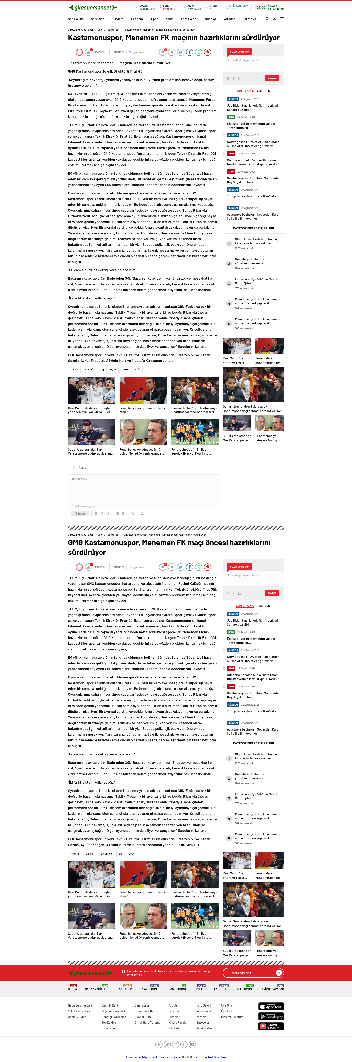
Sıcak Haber (204, 1028)
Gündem (117, 19)
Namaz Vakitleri (96, 987)
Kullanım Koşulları (201, 1057)
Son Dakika (76, 19)
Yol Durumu (245, 987)
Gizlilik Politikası (161, 1057)
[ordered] (117, 513)
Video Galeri (204, 1011)
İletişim (146, 1057)
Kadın (169, 19)
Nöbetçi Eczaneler (113, 1017)
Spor (154, 19)
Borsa (72, 987)
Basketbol (113, 29)
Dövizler (174, 1011)
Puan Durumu (176, 987)
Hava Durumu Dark (80, 1005)
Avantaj (75, 853)
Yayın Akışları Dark (113, 1011)
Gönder (80, 513)
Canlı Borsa (142, 1005)
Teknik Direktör (131, 369)
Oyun (113, 369)
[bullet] (123, 513)
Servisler (97, 19)
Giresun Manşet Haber (80, 29)
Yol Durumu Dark (79, 1011)
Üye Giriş (227, 1005)
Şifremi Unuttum (232, 1017)
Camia (74, 369)
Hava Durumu (149, 987)
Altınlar (174, 1005)
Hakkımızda (133, 1057)
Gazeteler (249, 19)
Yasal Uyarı (219, 1057)
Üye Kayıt (227, 1011)
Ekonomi (137, 19)
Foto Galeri (189, 19)
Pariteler (221, 987)
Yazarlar (229, 19)
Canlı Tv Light (77, 1017)
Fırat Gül (89, 369)
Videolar (210, 19)
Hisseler (200, 987)
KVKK (186, 1057)
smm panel (108, 1028)
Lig (102, 369)
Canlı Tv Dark (110, 1005)
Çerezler (177, 1057)
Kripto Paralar (273, 987)
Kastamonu (106, 853)
